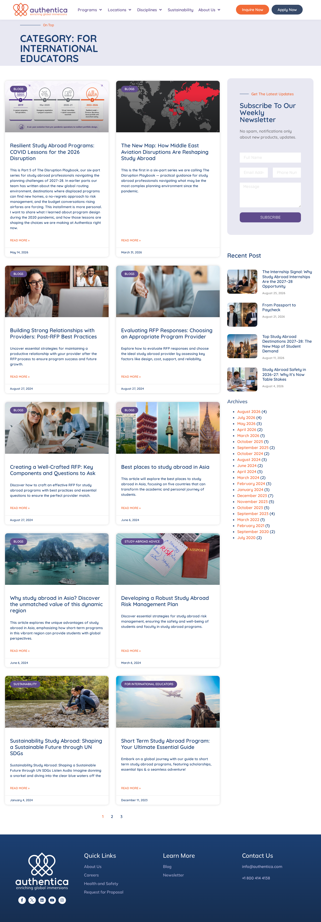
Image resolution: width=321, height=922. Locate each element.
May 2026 (246, 423)
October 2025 (250, 441)
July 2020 (246, 537)
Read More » (20, 240)
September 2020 (253, 531)
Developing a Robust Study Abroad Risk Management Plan (165, 601)
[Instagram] (62, 900)
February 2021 (250, 525)
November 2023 (252, 501)
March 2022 (248, 519)
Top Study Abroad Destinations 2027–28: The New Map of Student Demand (287, 343)
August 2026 (249, 411)
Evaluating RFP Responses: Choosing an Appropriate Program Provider (166, 333)
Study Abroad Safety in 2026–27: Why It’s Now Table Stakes (284, 374)
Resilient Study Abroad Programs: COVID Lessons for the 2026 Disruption (52, 151)
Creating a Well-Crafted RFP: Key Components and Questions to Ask (53, 470)
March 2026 (248, 435)
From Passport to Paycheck (279, 307)
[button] (90, 9)
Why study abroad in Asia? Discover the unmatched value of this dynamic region (56, 604)
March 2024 (248, 477)
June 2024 (247, 465)
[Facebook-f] (22, 900)
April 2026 (246, 429)
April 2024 (246, 471)
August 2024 (249, 459)
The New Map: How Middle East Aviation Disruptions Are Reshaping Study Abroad (164, 151)
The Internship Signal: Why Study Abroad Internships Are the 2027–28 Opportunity (287, 279)
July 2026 (246, 417)
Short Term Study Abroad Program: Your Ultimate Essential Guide (165, 743)
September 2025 (253, 447)
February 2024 (251, 483)
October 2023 (250, 507)
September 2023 (253, 513)
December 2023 (252, 495)
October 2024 (250, 453)
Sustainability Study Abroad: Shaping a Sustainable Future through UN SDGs (56, 746)
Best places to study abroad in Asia (165, 467)
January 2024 (250, 489)
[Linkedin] (42, 900)
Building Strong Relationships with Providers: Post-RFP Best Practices (53, 333)
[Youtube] (52, 900)
